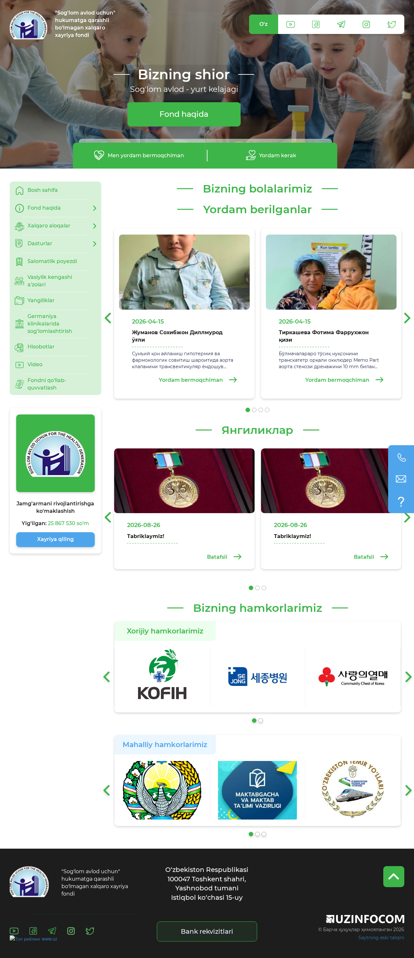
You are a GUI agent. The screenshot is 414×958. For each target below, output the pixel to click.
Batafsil (218, 557)
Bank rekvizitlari (207, 931)
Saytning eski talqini (381, 938)
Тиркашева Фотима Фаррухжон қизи (324, 336)
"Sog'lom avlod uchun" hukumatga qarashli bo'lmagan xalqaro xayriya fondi (85, 24)
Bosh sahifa (42, 190)
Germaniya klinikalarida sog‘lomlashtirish (49, 323)
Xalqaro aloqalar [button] (49, 226)
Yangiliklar (41, 300)
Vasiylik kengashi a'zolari (49, 281)
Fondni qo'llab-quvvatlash (46, 384)
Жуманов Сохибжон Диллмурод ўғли (177, 336)
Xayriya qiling (55, 539)
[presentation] (105, 318)
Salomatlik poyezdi (52, 261)
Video (34, 364)
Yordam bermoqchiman (191, 380)
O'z (263, 24)
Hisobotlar (41, 347)
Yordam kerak (277, 155)
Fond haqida (183, 114)
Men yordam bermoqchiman (146, 155)
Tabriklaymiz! (145, 536)
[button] (247, 410)
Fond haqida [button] (44, 208)
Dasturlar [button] (39, 243)
